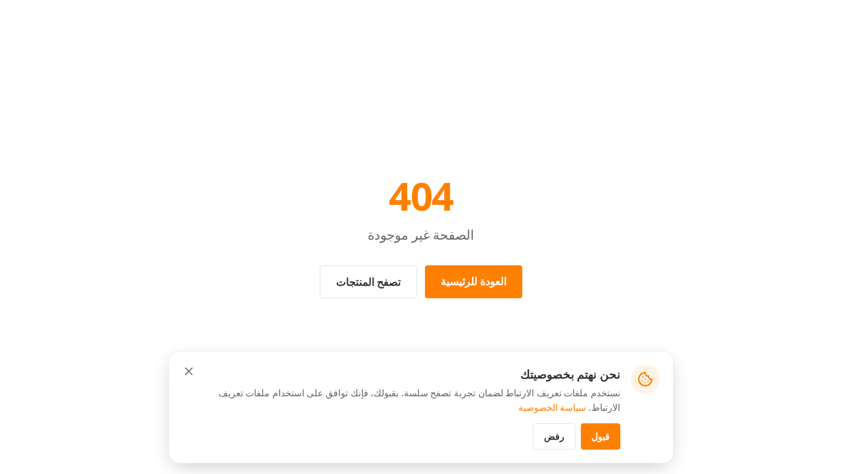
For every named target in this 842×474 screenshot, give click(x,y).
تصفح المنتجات (368, 282)
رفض (554, 436)
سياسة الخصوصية (552, 407)
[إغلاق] (189, 371)
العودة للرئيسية (474, 281)
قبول (600, 436)
